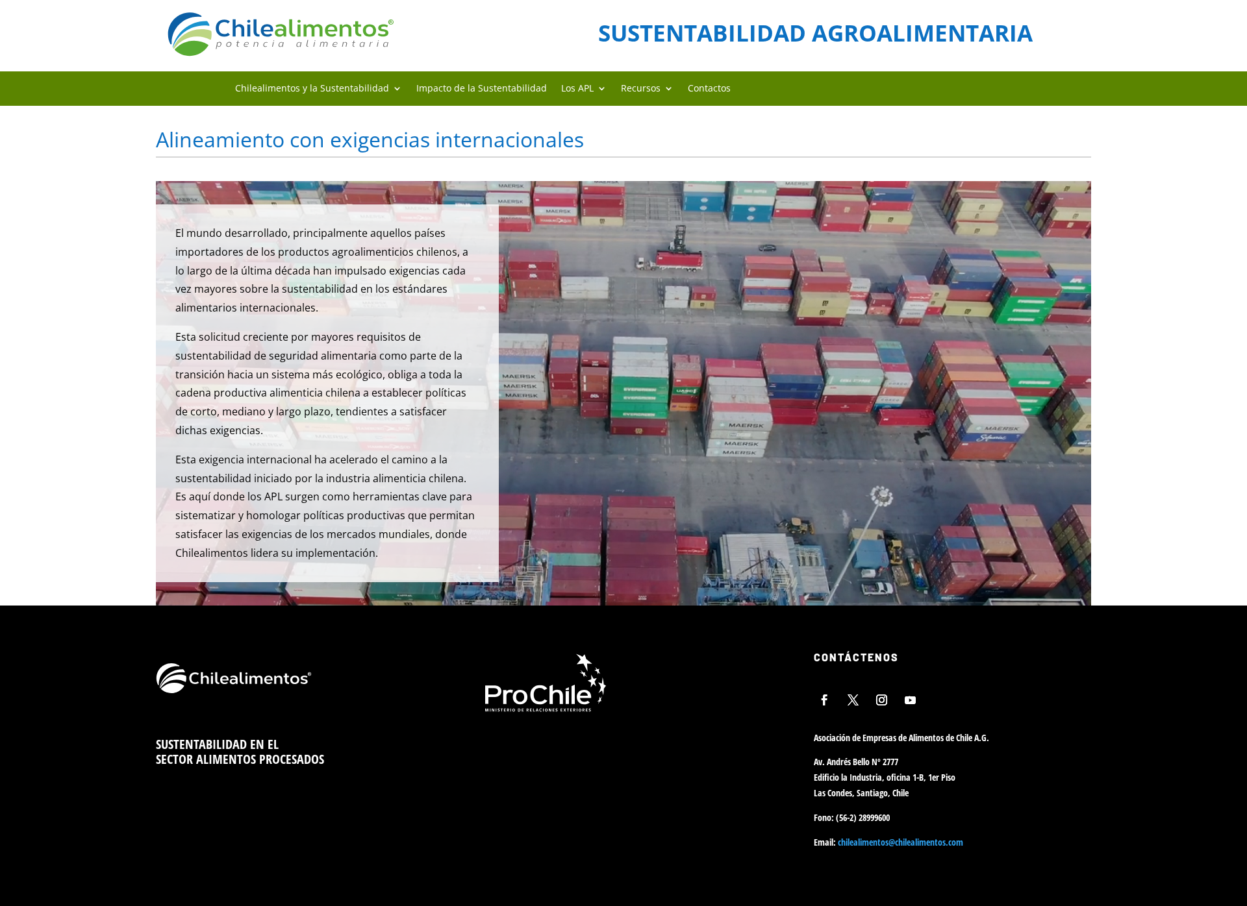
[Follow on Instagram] (882, 700)
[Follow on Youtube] (911, 700)
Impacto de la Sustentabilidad (481, 88)
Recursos (641, 88)
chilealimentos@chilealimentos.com (900, 842)
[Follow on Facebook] (825, 700)
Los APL (577, 88)
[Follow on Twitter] (853, 700)
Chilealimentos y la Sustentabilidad (312, 88)
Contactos (709, 88)
